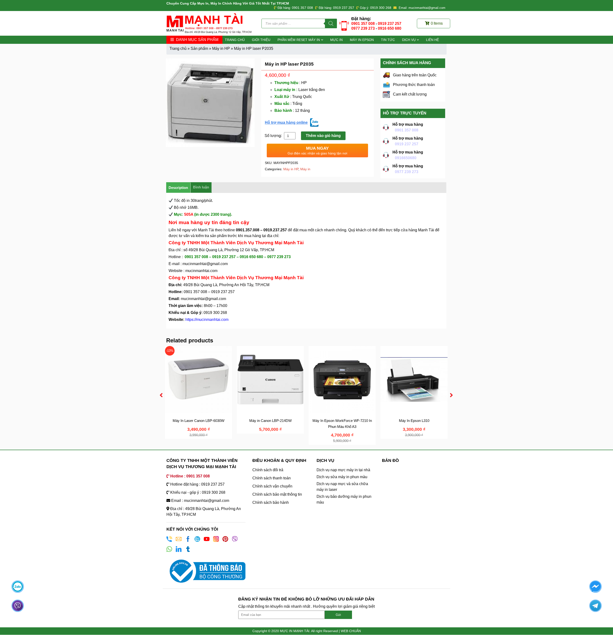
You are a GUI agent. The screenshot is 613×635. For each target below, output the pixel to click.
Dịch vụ (409, 40)
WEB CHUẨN (351, 631)
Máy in (305, 169)
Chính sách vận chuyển (272, 486)
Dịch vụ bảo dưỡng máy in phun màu (344, 499)
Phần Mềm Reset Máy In (299, 40)
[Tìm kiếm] (331, 23)
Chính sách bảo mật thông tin (277, 494)
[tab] (178, 187)
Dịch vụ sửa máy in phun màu (342, 477)
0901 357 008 (302, 8)
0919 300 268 (380, 8)
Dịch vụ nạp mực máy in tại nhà (343, 470)
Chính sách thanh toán (271, 478)
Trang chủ (235, 40)
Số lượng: (274, 136)
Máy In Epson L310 (414, 421)
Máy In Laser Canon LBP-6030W (198, 421)
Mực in (336, 40)
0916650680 (405, 158)
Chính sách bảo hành (270, 502)
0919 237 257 (343, 8)
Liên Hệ (432, 40)
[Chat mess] (595, 586)
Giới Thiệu (261, 40)
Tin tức (388, 40)
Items (437, 23)
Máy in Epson (362, 40)
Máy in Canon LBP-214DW (270, 421)
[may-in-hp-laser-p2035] (210, 102)
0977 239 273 (363, 28)
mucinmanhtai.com (201, 271)
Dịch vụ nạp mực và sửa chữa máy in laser (342, 487)
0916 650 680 (389, 28)
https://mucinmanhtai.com (206, 320)
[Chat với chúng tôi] (17, 586)
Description (178, 188)
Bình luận (201, 187)
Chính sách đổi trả (267, 470)
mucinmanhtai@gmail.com (205, 264)
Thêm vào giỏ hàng (323, 136)
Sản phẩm (199, 48)
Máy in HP (221, 48)
